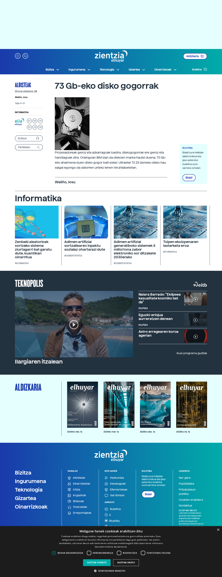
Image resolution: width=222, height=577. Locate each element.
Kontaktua (185, 505)
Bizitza (23, 472)
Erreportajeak (81, 512)
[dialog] (111, 551)
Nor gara (184, 477)
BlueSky (114, 520)
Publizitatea (186, 483)
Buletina (197, 69)
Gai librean (117, 495)
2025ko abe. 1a (147, 431)
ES (35, 121)
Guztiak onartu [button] (97, 562)
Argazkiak (79, 495)
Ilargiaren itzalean (39, 361)
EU (29, 121)
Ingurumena (30, 481)
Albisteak (23, 85)
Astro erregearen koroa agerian (159, 333)
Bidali (189, 177)
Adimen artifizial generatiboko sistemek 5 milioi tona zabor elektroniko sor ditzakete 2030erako (135, 249)
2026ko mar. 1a (111, 431)
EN (29, 127)
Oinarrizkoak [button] (162, 69)
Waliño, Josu (21, 97)
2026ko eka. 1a (74, 431)
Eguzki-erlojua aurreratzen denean (156, 317)
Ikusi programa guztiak (192, 353)
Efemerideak (118, 489)
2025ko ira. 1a (183, 431)
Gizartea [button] (134, 69)
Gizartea (25, 498)
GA (40, 127)
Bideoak (78, 501)
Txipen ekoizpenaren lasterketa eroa (180, 244)
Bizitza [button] (50, 69)
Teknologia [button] (107, 69)
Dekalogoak (117, 483)
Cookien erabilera (191, 499)
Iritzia (76, 489)
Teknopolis (29, 283)
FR (40, 121)
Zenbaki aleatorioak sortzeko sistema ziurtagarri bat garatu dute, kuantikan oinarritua (33, 249)
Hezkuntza (116, 477)
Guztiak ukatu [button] (126, 562)
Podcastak (79, 507)
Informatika (22, 112)
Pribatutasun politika (187, 492)
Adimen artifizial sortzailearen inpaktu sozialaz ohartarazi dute (84, 246)
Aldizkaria (192, 56)
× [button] (218, 530)
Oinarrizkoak (31, 507)
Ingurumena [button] (77, 69)
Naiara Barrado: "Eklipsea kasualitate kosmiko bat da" (160, 298)
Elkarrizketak (81, 483)
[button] (17, 55)
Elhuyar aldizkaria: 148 (26, 91)
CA (35, 127)
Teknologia (29, 490)
